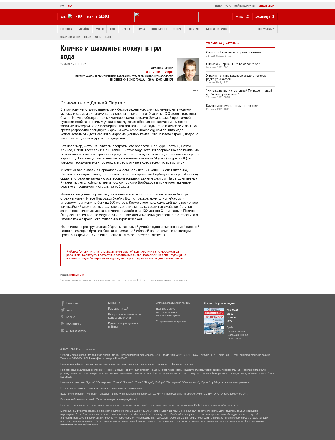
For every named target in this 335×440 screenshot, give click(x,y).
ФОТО (228, 6)
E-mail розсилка (76, 330)
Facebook (72, 303)
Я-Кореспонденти (70, 37)
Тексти (87, 37)
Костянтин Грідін (159, 72)
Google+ (71, 317)
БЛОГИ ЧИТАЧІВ (216, 29)
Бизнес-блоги (76, 274)
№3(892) (232, 309)
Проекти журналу (237, 331)
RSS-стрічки (74, 323)
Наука (141, 29)
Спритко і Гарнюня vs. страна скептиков (233, 52)
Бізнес (126, 29)
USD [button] (89, 16)
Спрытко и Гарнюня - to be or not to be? (233, 64)
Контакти (114, 303)
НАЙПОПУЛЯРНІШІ (244, 6)
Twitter (70, 310)
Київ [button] (63, 17)
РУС (62, 6)
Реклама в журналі (237, 334)
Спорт (177, 29)
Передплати (234, 338)
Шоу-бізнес (159, 29)
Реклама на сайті (119, 308)
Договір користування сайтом (173, 303)
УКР (70, 6)
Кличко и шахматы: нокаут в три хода (232, 105)
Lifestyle (194, 29)
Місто (100, 29)
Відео (108, 37)
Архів (230, 327)
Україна (84, 29)
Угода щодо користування (171, 321)
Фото (98, 37)
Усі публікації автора (221, 43)
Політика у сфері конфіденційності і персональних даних (168, 312)
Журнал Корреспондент (219, 303)
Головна (66, 29)
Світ (112, 29)
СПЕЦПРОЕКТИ (267, 6)
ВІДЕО (218, 6)
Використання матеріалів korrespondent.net (124, 316)
